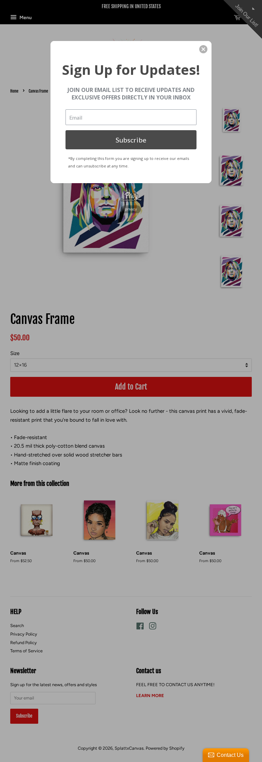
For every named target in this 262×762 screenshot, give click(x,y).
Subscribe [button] (131, 140)
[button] (203, 49)
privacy (131, 209)
